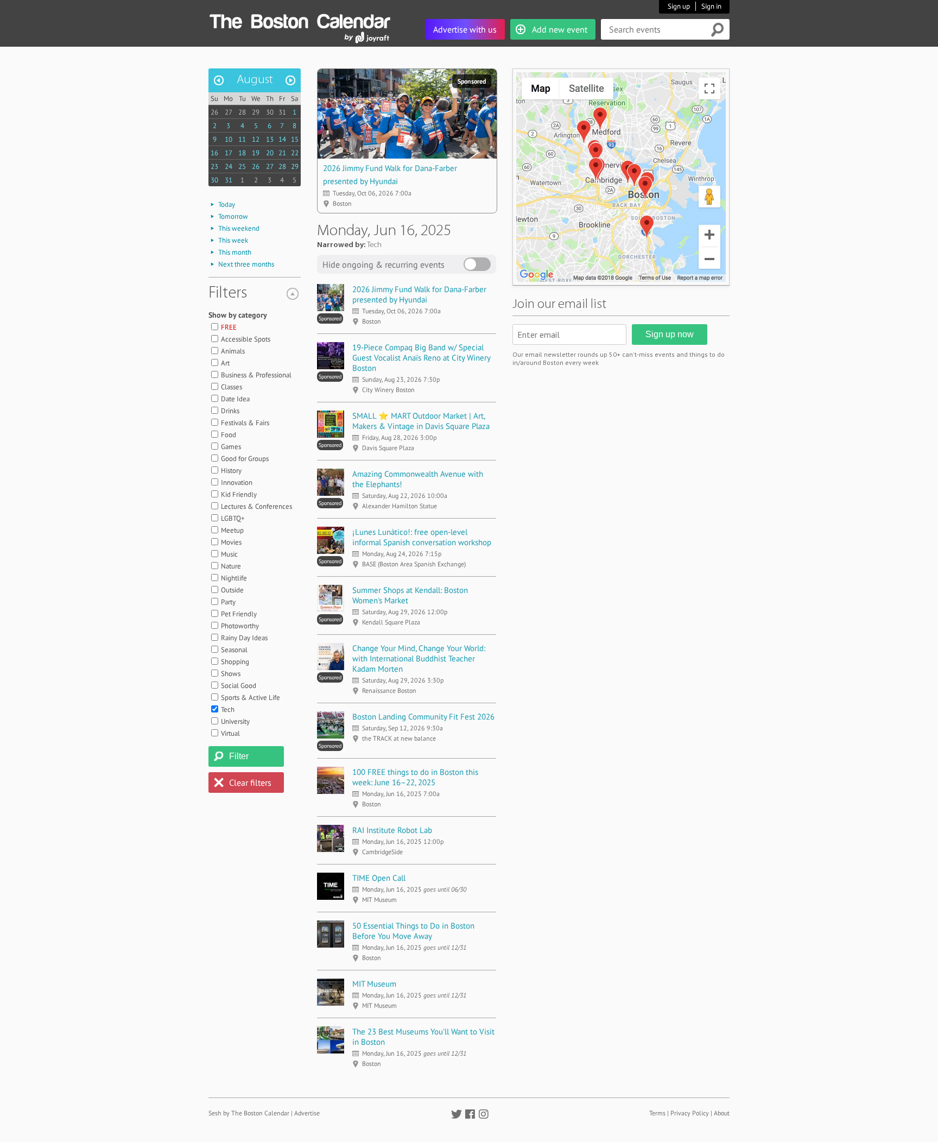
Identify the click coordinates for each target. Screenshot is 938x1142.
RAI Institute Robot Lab (392, 830)
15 (295, 139)
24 (228, 166)
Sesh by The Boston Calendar (248, 1113)
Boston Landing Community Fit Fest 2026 (423, 716)
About (722, 1113)
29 (255, 112)
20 (270, 152)
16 (214, 152)
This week (233, 240)
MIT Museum (374, 984)
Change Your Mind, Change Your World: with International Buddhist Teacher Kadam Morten (418, 658)
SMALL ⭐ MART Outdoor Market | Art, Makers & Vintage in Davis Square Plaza (421, 421)
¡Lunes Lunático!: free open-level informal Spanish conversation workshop (421, 537)
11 (242, 139)
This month (234, 252)
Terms (657, 1113)
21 (282, 152)
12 (255, 139)
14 (282, 139)
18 (242, 152)
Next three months (246, 264)
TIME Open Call (378, 878)
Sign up (679, 6)
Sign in (711, 6)
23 (214, 166)
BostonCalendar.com (299, 19)
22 (295, 152)
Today (226, 204)
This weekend (238, 228)
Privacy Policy (689, 1113)
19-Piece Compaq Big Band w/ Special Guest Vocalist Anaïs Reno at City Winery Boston (421, 357)
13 (270, 139)
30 (270, 112)
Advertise (307, 1113)
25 (242, 166)
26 (214, 112)
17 (228, 152)
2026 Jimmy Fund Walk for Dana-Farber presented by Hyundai (419, 294)
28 (242, 112)
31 (282, 112)
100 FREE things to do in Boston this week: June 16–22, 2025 (415, 777)
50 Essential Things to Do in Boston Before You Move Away (413, 930)
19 (255, 152)
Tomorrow (233, 216)
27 (228, 112)
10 (228, 139)
